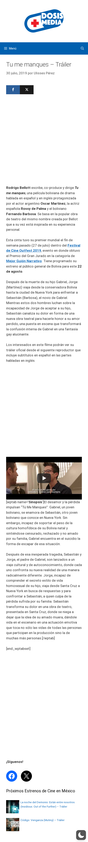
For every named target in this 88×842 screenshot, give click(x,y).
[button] (81, 835)
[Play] (44, 478)
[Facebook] (13, 89)
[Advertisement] (44, 141)
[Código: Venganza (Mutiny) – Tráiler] (12, 830)
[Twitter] (27, 89)
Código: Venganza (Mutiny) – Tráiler (42, 820)
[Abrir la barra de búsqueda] (82, 48)
